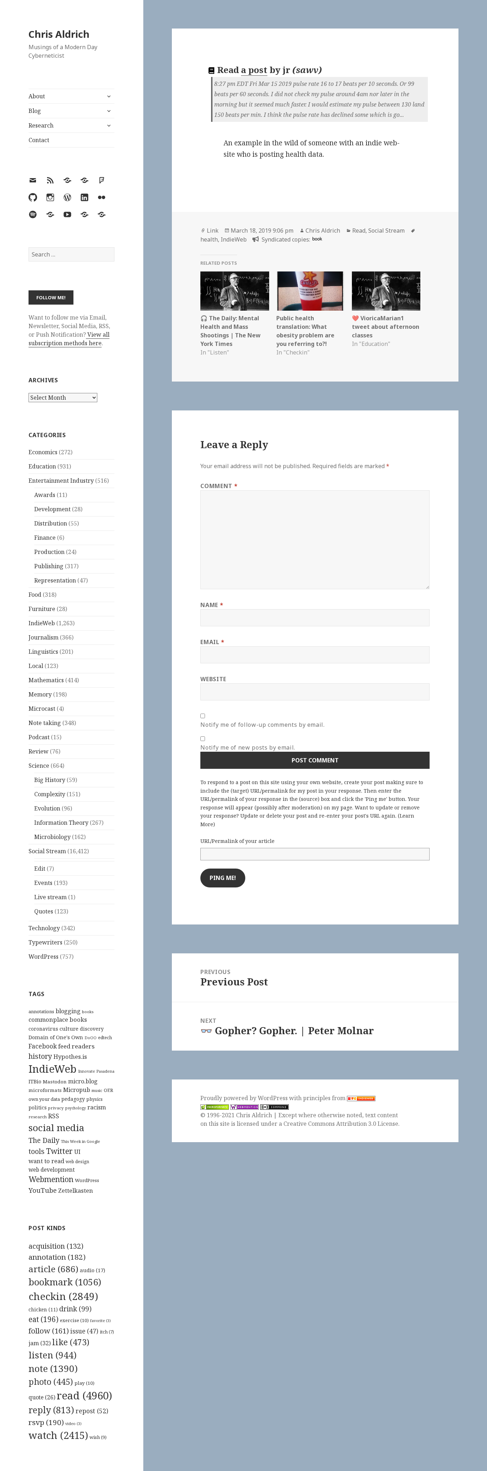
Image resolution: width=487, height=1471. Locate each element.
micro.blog (83, 1081)
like (70, 1342)
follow (49, 1331)
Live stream (50, 897)
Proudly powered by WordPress (244, 1098)
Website (213, 679)
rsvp (46, 1422)
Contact (39, 140)
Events (43, 883)
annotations (41, 1011)
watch (58, 1435)
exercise (74, 1320)
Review (38, 751)
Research (41, 125)
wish (98, 1437)
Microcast (42, 709)
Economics (43, 452)
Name (211, 605)
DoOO (90, 1037)
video (73, 1423)
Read (358, 230)
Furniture (42, 609)
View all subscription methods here (69, 339)
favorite (100, 1320)
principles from (325, 1098)
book (317, 238)
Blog (35, 111)
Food (35, 595)
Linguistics (43, 652)
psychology (75, 1107)
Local (36, 666)
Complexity (49, 794)
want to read (46, 1161)
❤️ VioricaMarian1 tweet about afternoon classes (385, 326)
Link (213, 230)
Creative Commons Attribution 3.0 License (340, 1124)
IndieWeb (42, 623)
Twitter (59, 1151)
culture (69, 1028)
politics (38, 1107)
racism (96, 1107)
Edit (39, 868)
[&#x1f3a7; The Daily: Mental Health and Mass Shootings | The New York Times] (234, 291)
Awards (44, 495)
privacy (56, 1107)
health (209, 239)
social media (56, 1127)
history (40, 1056)
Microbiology (52, 837)
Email (212, 642)
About (37, 96)
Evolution (47, 808)
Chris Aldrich (59, 34)
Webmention (51, 1179)
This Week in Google (80, 1141)
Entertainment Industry (61, 481)
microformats (45, 1090)
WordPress (43, 956)
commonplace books (58, 1019)
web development (52, 1170)
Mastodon (55, 1081)
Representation (55, 580)
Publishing (48, 566)
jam (40, 1343)
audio (92, 1270)
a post (254, 70)
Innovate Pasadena (96, 1071)
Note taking (45, 723)
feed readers (76, 1046)
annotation (57, 1257)
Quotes (43, 911)
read (84, 1395)
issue (84, 1331)
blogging (68, 1011)
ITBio (35, 1081)
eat (43, 1319)
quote (42, 1397)
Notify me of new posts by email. (247, 747)
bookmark (65, 1282)
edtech (105, 1038)
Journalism (43, 637)
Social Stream (47, 851)
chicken (43, 1309)
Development (52, 509)
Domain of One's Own (56, 1037)
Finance (45, 538)
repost (92, 1411)
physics (94, 1099)
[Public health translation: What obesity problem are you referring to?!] (310, 291)
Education (42, 466)
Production (49, 552)
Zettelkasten (75, 1191)
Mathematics (46, 680)
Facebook (43, 1046)
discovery (92, 1028)
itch (107, 1332)
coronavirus (43, 1028)
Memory (40, 694)
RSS (53, 1116)
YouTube (43, 1190)
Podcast (39, 737)
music (97, 1090)
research (38, 1116)
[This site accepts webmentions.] (244, 1107)
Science (39, 766)
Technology (44, 928)
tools (37, 1151)
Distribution (50, 523)
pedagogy (73, 1099)
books (87, 1011)
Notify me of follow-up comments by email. (262, 725)
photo (51, 1381)
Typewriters (45, 942)
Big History (49, 780)
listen (53, 1355)
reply (51, 1410)
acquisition (56, 1246)
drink (75, 1309)
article (53, 1269)
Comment (218, 486)
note (53, 1368)
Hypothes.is (70, 1056)
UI (77, 1152)
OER (108, 1090)
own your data (44, 1099)
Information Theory (61, 823)
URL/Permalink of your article (237, 841)
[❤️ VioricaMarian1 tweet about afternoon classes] (386, 291)
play (84, 1383)
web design (77, 1162)
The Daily (44, 1140)
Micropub (76, 1090)
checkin (63, 1296)
